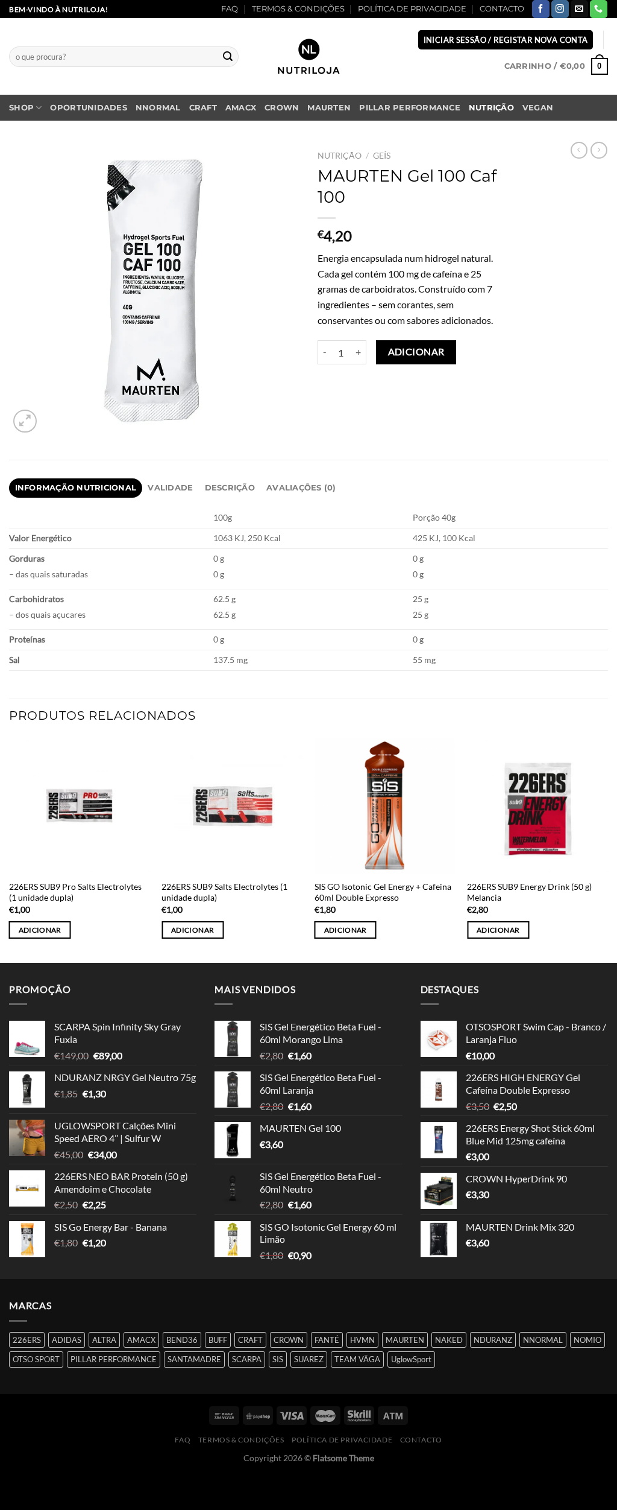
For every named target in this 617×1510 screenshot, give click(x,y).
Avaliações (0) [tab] (301, 487)
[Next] (607, 849)
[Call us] (598, 9)
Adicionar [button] (40, 930)
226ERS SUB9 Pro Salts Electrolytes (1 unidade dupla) (75, 892)
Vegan (537, 107)
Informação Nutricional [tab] (76, 487)
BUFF (217, 1340)
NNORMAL (158, 107)
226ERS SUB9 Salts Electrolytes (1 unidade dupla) (224, 892)
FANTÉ (327, 1340)
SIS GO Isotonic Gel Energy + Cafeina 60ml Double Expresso (383, 892)
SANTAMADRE (194, 1359)
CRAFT (203, 107)
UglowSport (411, 1359)
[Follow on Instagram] (560, 9)
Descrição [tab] (230, 487)
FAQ (229, 8)
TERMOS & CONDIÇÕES (298, 8)
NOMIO (587, 1340)
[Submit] (228, 56)
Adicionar (416, 351)
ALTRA (104, 1340)
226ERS (27, 1340)
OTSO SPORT (36, 1359)
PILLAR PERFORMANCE (409, 107)
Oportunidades (88, 107)
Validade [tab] (170, 487)
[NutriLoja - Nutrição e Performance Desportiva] (308, 56)
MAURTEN (329, 107)
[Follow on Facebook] (541, 9)
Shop (21, 107)
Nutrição (491, 107)
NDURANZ (493, 1340)
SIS (277, 1359)
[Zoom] (25, 421)
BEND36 (182, 1340)
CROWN (282, 107)
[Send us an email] (579, 9)
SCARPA (247, 1359)
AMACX (240, 107)
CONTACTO (502, 8)
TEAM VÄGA (357, 1359)
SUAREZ (309, 1359)
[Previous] (10, 849)
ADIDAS (66, 1340)
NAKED (449, 1340)
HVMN (362, 1340)
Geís (381, 155)
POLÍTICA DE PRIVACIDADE (412, 8)
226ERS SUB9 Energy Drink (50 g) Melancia (529, 892)
